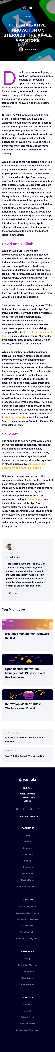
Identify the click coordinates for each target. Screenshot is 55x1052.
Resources (28, 867)
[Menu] (31, 7)
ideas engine (35, 499)
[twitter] (9, 593)
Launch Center (27, 971)
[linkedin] (16, 593)
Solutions (27, 848)
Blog (27, 959)
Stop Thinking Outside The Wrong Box (24, 756)
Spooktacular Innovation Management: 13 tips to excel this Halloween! (25, 673)
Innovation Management (27, 938)
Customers (27, 854)
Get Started (27, 873)
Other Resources (28, 984)
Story (27, 17)
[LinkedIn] (24, 809)
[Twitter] (31, 809)
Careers (27, 1011)
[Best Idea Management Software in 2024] (27, 624)
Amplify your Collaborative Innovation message (24, 739)
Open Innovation (27, 932)
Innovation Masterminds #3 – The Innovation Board (25, 706)
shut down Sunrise (15, 417)
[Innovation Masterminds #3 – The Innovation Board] (27, 694)
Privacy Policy (27, 1017)
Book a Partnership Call (27, 886)
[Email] (17, 809)
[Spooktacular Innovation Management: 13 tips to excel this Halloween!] (27, 659)
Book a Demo (27, 880)
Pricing (27, 861)
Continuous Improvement (27, 913)
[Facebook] (38, 809)
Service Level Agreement (27, 1030)
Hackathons (27, 926)
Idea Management (27, 906)
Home (27, 835)
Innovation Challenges (27, 919)
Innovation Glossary (27, 965)
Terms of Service (27, 1023)
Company (27, 1004)
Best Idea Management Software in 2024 (27, 636)
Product (27, 841)
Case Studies (27, 978)
